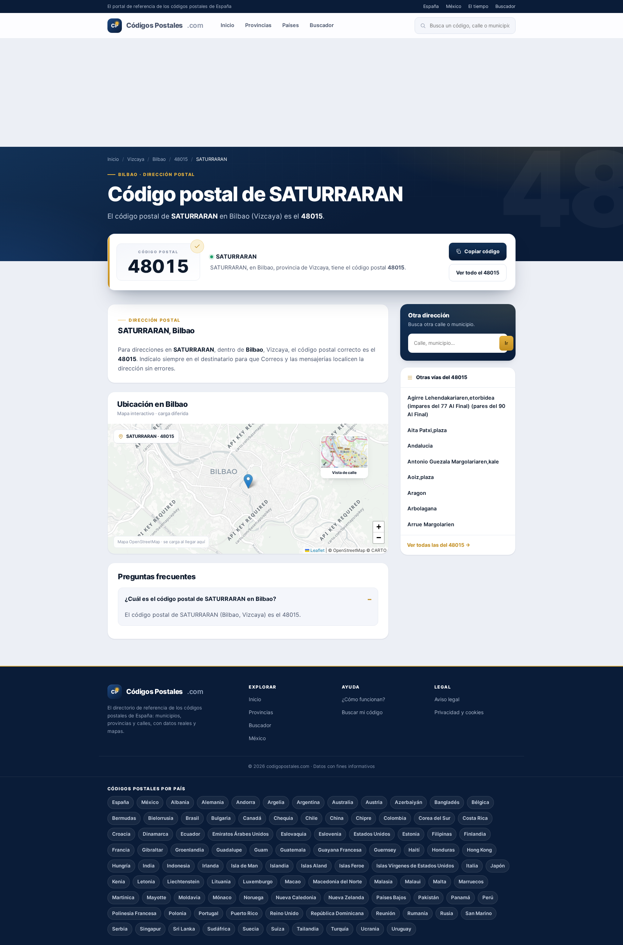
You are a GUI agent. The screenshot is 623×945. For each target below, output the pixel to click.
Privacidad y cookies (458, 712)
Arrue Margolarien (430, 525)
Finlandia (475, 834)
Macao (293, 881)
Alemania (213, 802)
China (337, 818)
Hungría (121, 866)
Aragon (416, 493)
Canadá (252, 818)
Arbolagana (422, 509)
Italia (472, 866)
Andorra (245, 802)
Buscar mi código (362, 712)
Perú (487, 897)
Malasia (383, 881)
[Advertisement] (311, 92)
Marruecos (471, 881)
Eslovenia (330, 834)
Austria (374, 802)
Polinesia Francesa (134, 913)
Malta (439, 881)
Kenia (118, 881)
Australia (342, 802)
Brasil (192, 818)
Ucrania (370, 929)
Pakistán (428, 897)
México (453, 6)
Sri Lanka (184, 929)
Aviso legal (446, 699)
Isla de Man (244, 866)
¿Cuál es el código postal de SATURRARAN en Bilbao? (200, 598)
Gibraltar (152, 850)
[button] (248, 481)
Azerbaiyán (408, 802)
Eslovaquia (293, 834)
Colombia (395, 818)
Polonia (177, 913)
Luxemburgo (258, 881)
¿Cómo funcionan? (363, 699)
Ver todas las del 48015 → (438, 545)
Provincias (258, 25)
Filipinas (442, 834)
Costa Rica (475, 818)
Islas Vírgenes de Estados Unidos (415, 866)
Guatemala (293, 850)
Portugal (208, 913)
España (431, 6)
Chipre (363, 818)
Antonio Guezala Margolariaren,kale (453, 462)
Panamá (460, 897)
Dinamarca (155, 834)
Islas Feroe (351, 866)
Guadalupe (229, 850)
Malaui (413, 881)
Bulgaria (221, 818)
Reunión (385, 913)
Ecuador (190, 834)
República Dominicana (337, 913)
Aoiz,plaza (420, 477)
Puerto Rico (244, 913)
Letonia (146, 881)
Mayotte (156, 897)
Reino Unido (284, 913)
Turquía (340, 929)
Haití (414, 850)
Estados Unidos (372, 834)
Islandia (279, 866)
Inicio (227, 25)
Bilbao (159, 159)
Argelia (276, 802)
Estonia (411, 834)
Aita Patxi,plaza (427, 430)
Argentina (308, 802)
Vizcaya (135, 159)
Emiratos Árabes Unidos (240, 834)
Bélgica (480, 802)
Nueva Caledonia (296, 897)
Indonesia (178, 866)
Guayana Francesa (340, 850)
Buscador (505, 6)
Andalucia (420, 446)
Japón (497, 866)
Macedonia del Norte (337, 881)
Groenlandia (189, 850)
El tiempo (478, 6)
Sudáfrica (218, 929)
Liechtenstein (183, 881)
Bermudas (124, 818)
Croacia (121, 834)
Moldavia (189, 897)
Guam (261, 850)
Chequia (283, 818)
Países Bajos (391, 897)
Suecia (251, 929)
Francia (121, 850)
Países (290, 25)
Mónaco (222, 897)
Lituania (221, 881)
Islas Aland (314, 866)
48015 (181, 159)
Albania (180, 802)
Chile (311, 818)
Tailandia (308, 929)
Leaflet (316, 550)
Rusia (446, 913)
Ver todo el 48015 (477, 272)
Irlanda (210, 866)
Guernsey (385, 850)
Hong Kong (479, 850)
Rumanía (417, 913)
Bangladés (446, 802)
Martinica (123, 897)
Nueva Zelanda (346, 897)
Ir (506, 343)
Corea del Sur (434, 818)
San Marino (478, 913)
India (149, 866)
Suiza (277, 929)
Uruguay (401, 929)
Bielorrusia (160, 818)
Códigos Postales (157, 25)
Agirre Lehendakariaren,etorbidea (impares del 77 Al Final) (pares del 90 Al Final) (456, 406)
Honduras (443, 850)
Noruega (254, 897)
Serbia (120, 929)
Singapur (150, 929)
